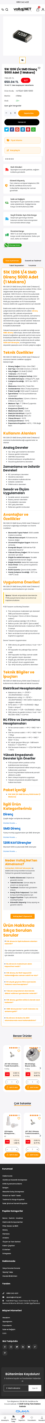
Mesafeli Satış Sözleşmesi (13, 1191)
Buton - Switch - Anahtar (12, 1218)
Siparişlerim (7, 1321)
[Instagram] (10, 1347)
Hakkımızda (7, 1176)
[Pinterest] (4, 1353)
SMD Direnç (12, 828)
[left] (4, 1068)
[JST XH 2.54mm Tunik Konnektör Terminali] (12, 1122)
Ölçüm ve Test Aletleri (11, 1241)
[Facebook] (4, 1347)
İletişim (5, 1187)
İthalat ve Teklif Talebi (11, 1195)
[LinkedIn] (22, 1347)
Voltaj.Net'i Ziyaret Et (22, 916)
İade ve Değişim (8, 1329)
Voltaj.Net (9, 868)
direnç (35, 311)
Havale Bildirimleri (9, 1276)
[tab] (12, 260)
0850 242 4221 (22, 2)
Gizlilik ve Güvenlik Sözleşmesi (14, 1180)
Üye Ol (35, 1388)
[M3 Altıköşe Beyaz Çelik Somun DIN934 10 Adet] (12, 1054)
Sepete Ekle (29, 113)
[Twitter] (16, 1347)
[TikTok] (34, 1346)
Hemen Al (22, 122)
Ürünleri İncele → (10, 823)
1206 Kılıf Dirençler (17, 843)
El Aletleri (6, 1249)
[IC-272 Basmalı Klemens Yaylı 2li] (33, 1054)
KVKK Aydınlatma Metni (12, 1184)
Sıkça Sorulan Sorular (11, 1268)
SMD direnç (8, 332)
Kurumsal (7, 1168)
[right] (40, 1068)
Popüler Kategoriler (12, 1211)
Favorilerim (7, 1325)
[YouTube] (28, 1347)
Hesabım (6, 1317)
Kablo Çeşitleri (8, 1245)
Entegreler (6, 1253)
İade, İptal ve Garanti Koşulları (14, 1203)
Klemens (6, 1234)
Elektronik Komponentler (12, 1222)
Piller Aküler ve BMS (10, 1226)
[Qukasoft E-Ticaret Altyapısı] (22, 1411)
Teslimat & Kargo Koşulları (13, 1199)
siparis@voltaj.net (13, 1297)
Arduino (5, 1238)
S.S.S (4, 1333)
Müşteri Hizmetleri (12, 1310)
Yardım (6, 1283)
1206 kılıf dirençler (11, 342)
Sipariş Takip (7, 1272)
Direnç (8, 814)
